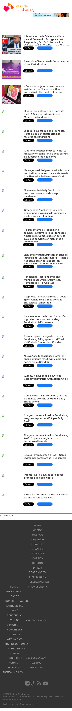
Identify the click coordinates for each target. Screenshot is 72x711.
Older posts (7, 515)
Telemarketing (38, 581)
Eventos (36, 662)
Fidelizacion (37, 577)
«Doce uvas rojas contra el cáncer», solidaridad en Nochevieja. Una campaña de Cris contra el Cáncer (44, 89)
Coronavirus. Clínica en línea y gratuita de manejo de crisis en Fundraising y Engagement (46, 398)
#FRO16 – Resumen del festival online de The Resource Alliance (45, 496)
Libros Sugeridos (15, 656)
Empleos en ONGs (36, 620)
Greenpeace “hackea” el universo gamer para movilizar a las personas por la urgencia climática (45, 213)
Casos (15, 596)
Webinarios (15, 639)
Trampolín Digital (13, 672)
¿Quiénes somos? (36, 658)
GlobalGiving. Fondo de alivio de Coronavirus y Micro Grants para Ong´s (46, 377)
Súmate (13, 662)
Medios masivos (37, 532)
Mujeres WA (36, 667)
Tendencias (15, 615)
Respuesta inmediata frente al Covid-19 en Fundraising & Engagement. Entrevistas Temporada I (45, 299)
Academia (12, 624)
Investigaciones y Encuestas (16, 646)
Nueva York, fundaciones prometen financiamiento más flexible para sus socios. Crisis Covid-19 (45, 359)
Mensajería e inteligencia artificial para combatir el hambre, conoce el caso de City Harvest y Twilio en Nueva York (46, 173)
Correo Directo (37, 561)
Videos (15, 620)
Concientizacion (16, 600)
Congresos (15, 629)
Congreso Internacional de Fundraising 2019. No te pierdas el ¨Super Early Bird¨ (46, 418)
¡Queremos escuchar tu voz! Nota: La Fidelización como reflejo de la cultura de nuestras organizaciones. (46, 153)
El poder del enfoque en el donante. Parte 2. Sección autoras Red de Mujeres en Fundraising (44, 114)
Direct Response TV (38, 570)
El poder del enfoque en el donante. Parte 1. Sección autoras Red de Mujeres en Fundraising (44, 134)
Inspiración (12, 591)
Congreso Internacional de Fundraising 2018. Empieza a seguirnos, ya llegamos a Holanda (46, 438)
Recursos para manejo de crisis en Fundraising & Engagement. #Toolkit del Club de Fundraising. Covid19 (45, 339)
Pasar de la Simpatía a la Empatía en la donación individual (46, 63)
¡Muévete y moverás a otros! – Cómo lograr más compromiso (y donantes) (45, 456)
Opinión (15, 610)
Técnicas (35, 525)
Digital (14, 586)
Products (13, 667)
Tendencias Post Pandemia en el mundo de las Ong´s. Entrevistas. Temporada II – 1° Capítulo (42, 279)
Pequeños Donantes (38, 542)
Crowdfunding (38, 586)
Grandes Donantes (37, 551)
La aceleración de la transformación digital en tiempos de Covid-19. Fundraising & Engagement (44, 319)
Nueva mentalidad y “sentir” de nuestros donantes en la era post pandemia (42, 193)
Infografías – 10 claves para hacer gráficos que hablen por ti (43, 476)
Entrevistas (14, 605)
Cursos (15, 634)
